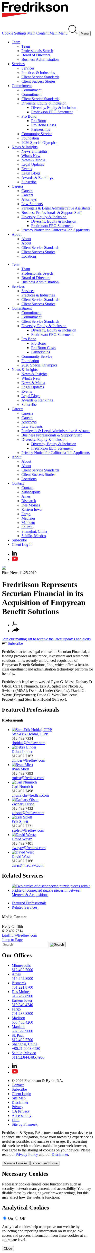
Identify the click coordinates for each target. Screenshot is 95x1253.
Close (8, 1248)
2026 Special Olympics (39, 142)
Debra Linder (22, 751)
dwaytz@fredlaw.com (29, 848)
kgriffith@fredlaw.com (19, 935)
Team (16, 42)
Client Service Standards (40, 77)
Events (26, 169)
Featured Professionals (30, 709)
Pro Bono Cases (43, 125)
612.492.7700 (22, 1040)
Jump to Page (12, 940)
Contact (18, 483)
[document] (47, 1211)
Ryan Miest (20, 769)
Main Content (37, 33)
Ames (25, 496)
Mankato (28, 523)
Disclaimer (20, 1102)
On (10, 1218)
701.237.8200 (22, 1013)
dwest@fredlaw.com (27, 865)
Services (18, 64)
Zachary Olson (23, 804)
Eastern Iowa (31, 509)
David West (21, 856)
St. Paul (27, 527)
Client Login (21, 1094)
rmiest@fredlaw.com (28, 778)
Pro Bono (28, 116)
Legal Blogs (30, 173)
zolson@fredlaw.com (28, 813)
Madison (28, 518)
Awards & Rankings (37, 177)
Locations (29, 256)
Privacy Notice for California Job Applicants (55, 230)
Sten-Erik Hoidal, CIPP (30, 734)
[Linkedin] (14, 554)
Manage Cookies (16, 1163)
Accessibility (21, 1116)
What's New (30, 156)
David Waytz (22, 839)
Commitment (22, 86)
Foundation (30, 138)
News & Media (33, 160)
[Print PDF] (14, 625)
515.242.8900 (22, 978)
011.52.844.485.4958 (28, 1057)
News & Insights (25, 147)
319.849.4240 (22, 1005)
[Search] (73, 33)
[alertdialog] (47, 1211)
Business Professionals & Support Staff (51, 212)
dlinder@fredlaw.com (28, 760)
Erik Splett (20, 821)
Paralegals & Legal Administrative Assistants (55, 208)
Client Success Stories (38, 81)
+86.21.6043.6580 (26, 1048)
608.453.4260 (22, 1022)
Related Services (22, 875)
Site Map (19, 1098)
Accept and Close (44, 1163)
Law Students (32, 204)
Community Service (36, 134)
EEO (15, 1120)
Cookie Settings (14, 33)
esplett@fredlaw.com (28, 830)
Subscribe (29, 182)
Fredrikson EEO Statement (52, 112)
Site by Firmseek (25, 1124)
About (16, 234)
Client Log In (22, 544)
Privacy (17, 1107)
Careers (17, 186)
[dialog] (47, 1148)
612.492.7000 (22, 970)
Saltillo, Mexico (33, 536)
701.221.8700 (22, 987)
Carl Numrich (22, 786)
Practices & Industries (38, 72)
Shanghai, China (34, 531)
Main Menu (58, 33)
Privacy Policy (27, 1154)
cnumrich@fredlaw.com (30, 795)
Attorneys (29, 199)
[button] (15, 631)
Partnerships (40, 129)
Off (22, 1218)
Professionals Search (37, 51)
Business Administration (40, 59)
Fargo (25, 514)
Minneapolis (30, 492)
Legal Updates (32, 164)
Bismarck (28, 501)
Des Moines (30, 505)
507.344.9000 (22, 1031)
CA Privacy (21, 1111)
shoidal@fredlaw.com (28, 743)
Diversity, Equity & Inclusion (43, 103)
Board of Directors (35, 55)
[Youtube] (15, 559)
